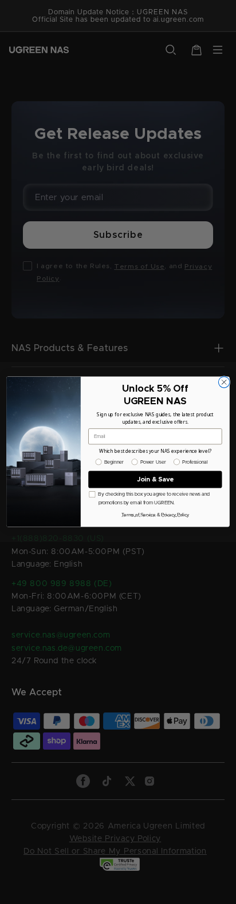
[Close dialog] (223, 382)
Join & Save (155, 479)
